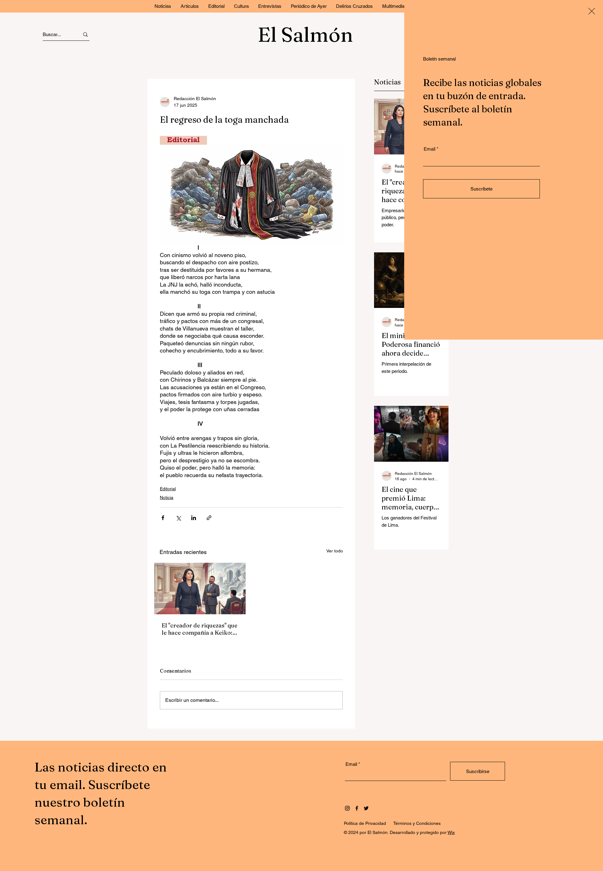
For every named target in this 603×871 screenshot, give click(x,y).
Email (429, 149)
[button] (591, 11)
